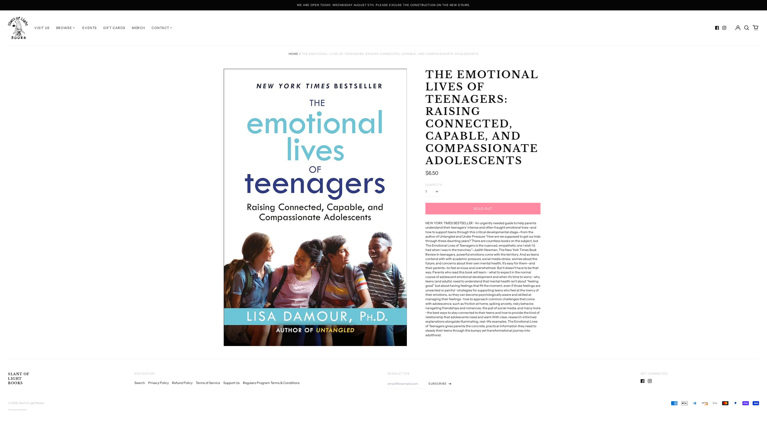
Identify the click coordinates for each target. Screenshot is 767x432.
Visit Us (42, 28)
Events (89, 28)
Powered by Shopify (17, 409)
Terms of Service (208, 383)
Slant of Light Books (18, 378)
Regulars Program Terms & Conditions (271, 383)
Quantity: (434, 185)
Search (139, 383)
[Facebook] (717, 28)
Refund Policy (182, 383)
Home (293, 54)
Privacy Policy (158, 383)
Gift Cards (114, 28)
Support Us (231, 383)
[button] (746, 27)
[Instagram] (724, 28)
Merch (138, 28)
